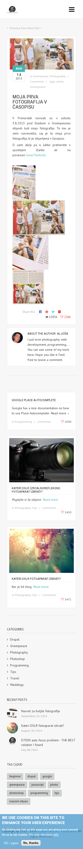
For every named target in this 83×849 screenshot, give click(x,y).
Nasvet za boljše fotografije (40, 711)
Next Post (33, 28)
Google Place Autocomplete (34, 400)
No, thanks (31, 843)
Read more (50, 500)
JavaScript (37, 785)
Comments (37, 81)
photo (60, 81)
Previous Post (18, 28)
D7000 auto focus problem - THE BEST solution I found (48, 742)
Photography (19, 652)
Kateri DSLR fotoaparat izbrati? (36, 578)
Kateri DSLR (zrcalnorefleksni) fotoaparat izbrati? (36, 489)
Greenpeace (37, 87)
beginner (15, 776)
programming (39, 793)
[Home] (12, 9)
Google (47, 776)
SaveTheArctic (36, 155)
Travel (14, 678)
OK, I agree (11, 843)
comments (44, 421)
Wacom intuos (18, 801)
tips (57, 793)
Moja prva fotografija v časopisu (29, 102)
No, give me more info (44, 834)
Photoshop (17, 659)
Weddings (17, 685)
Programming (19, 665)
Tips (13, 672)
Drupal (14, 639)
